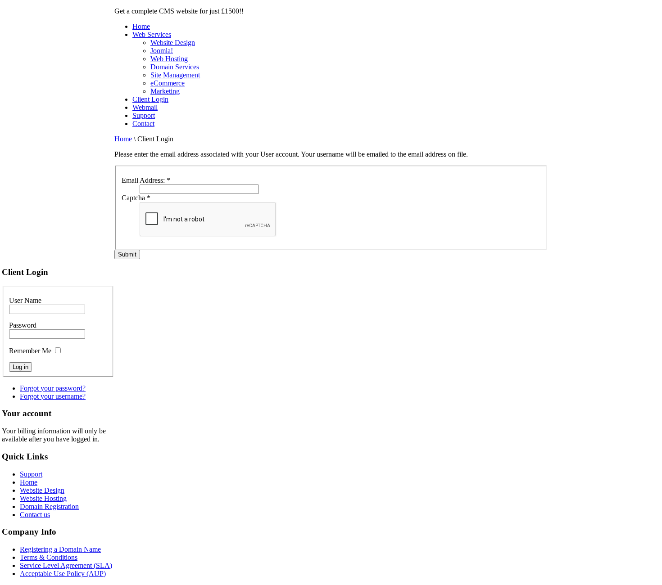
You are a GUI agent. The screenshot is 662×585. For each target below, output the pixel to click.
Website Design (172, 42)
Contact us (35, 514)
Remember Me (30, 351)
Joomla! (161, 50)
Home (141, 26)
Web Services (151, 34)
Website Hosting (43, 498)
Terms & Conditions (48, 557)
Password (22, 325)
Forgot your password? (53, 388)
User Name (25, 300)
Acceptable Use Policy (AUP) (63, 573)
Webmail (145, 107)
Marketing (165, 91)
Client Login (150, 99)
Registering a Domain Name (60, 549)
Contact (143, 123)
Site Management (175, 75)
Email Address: (146, 180)
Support (143, 115)
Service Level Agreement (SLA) (66, 565)
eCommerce (167, 83)
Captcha (136, 198)
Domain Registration (49, 506)
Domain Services (174, 67)
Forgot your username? (53, 396)
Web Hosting (169, 59)
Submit (127, 254)
